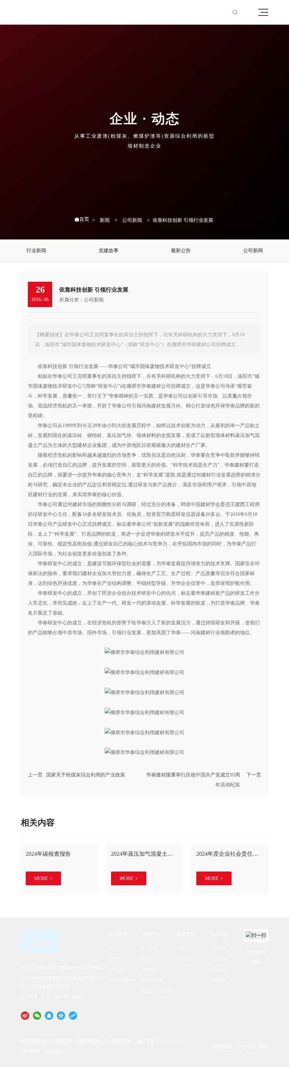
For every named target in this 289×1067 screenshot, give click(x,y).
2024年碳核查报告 (48, 854)
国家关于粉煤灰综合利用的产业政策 (85, 775)
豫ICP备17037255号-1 (160, 1041)
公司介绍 (115, 948)
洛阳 (263, 1046)
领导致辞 (115, 969)
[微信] (37, 1015)
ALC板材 (150, 948)
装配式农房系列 (156, 990)
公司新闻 (132, 220)
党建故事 (108, 250)
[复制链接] (73, 1015)
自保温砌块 (152, 980)
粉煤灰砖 (150, 959)
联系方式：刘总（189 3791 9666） (52, 996)
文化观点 (184, 959)
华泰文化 (184, 948)
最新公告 (181, 250)
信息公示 (55, 1051)
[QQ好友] (49, 1015)
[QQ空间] (61, 1015)
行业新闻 (36, 250)
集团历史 (115, 959)
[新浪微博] (25, 1015)
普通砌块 (150, 969)
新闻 (105, 220)
